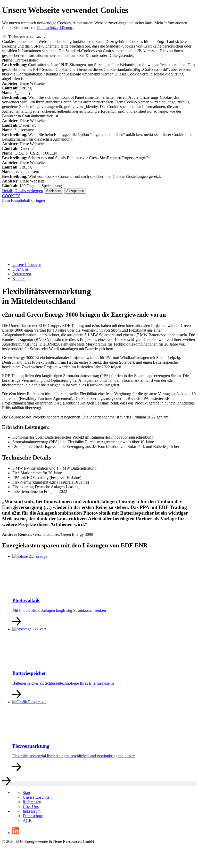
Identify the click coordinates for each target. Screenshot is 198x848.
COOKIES (11, 196)
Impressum (31, 811)
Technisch (26, 37)
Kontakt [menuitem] (19, 278)
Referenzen (32, 802)
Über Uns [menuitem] (20, 269)
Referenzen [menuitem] (21, 274)
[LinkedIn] (15, 832)
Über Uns (31, 806)
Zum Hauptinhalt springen (23, 200)
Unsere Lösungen (37, 797)
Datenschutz (33, 816)
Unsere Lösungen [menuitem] (26, 264)
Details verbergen (28, 190)
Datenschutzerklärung (54, 27)
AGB (27, 820)
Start (26, 792)
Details (7, 190)
